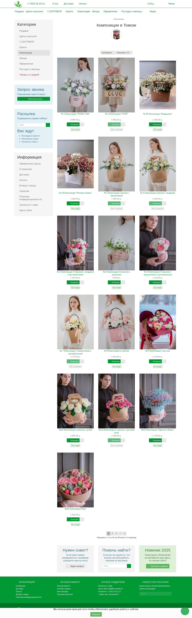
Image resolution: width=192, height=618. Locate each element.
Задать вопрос (77, 566)
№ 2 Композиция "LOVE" (116, 114)
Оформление (110, 11)
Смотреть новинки (159, 566)
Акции (152, 11)
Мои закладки (62, 592)
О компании (25, 169)
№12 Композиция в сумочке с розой (75, 430)
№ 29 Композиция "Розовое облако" (75, 193)
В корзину (74, 125)
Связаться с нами (28, 205)
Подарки (19, 11)
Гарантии (24, 191)
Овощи (96, 11)
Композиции (83, 11)
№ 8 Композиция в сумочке (116, 351)
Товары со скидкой (29, 75)
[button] (149, 4)
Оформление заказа (30, 163)
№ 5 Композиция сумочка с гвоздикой (157, 193)
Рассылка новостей (65, 594)
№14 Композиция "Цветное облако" (157, 430)
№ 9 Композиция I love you (157, 351)
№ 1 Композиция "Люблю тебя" (75, 114)
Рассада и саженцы (132, 11)
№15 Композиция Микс (75, 509)
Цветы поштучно (35, 11)
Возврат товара (27, 185)
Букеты (70, 11)
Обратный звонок (35, 99)
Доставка (68, 4)
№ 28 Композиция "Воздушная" (157, 114)
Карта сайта (25, 210)
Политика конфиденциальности (30, 198)
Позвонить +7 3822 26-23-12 (109, 592)
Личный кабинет (63, 586)
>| (124, 534)
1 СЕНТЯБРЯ (54, 11)
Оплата (82, 4)
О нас (55, 4)
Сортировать (106, 53)
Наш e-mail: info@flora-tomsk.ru (110, 589)
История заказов (64, 589)
